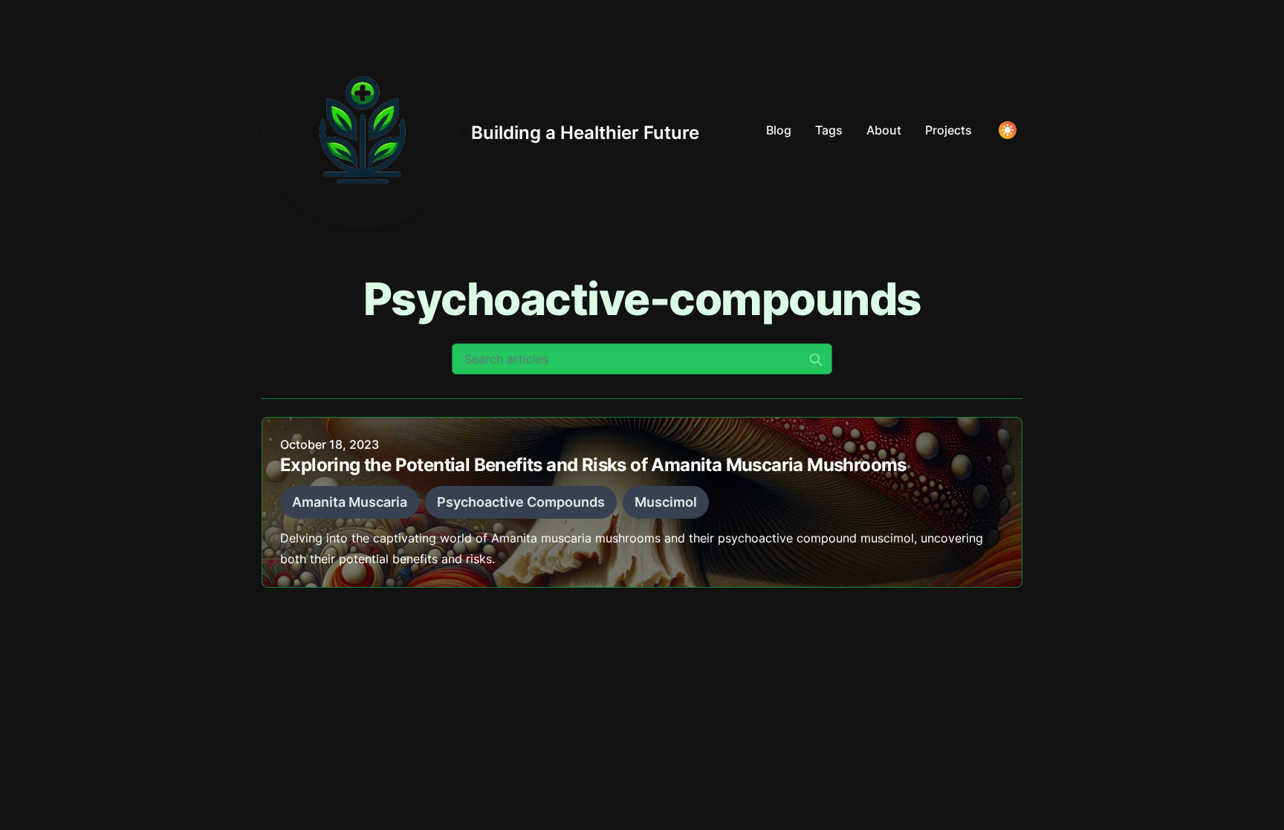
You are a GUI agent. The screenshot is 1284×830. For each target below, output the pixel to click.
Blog (778, 130)
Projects (948, 130)
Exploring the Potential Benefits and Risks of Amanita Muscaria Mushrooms (593, 465)
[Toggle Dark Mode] (1007, 130)
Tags (829, 130)
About (883, 130)
